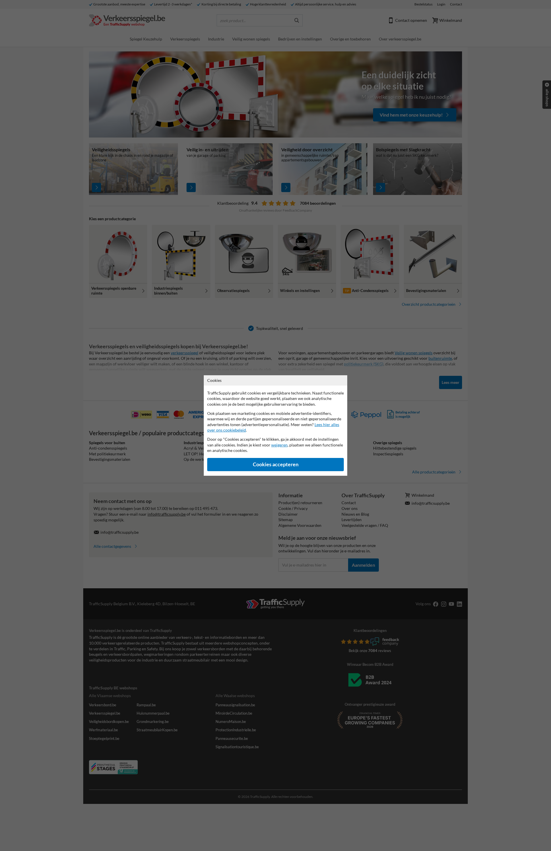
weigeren (279, 444)
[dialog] (275, 425)
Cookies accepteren (275, 464)
